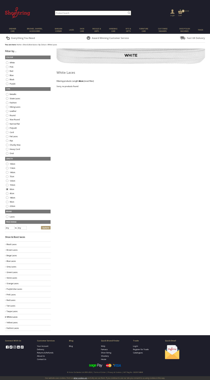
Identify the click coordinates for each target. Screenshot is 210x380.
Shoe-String (106, 352)
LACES (71, 30)
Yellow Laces (12, 322)
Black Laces (12, 244)
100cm (12, 164)
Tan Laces (11, 305)
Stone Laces (12, 278)
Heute (103, 359)
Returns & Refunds (45, 352)
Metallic (12, 94)
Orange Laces (13, 283)
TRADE (200, 30)
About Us (41, 356)
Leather (12, 111)
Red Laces (11, 300)
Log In (135, 346)
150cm (12, 185)
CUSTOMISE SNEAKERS (162, 29)
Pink (11, 67)
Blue (11, 75)
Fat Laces (13, 136)
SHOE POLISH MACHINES (184, 29)
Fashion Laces (13, 328)
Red (11, 71)
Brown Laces (12, 250)
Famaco (104, 349)
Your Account (42, 346)
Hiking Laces (14, 107)
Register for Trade (141, 349)
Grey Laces (11, 266)
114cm (12, 168)
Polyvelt (13, 128)
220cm (12, 206)
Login (172, 15)
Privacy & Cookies (114, 372)
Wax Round (14, 119)
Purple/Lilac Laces (14, 289)
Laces (12, 217)
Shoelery (105, 356)
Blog (71, 346)
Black (11, 79)
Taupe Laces (12, 311)
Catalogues (138, 352)
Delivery (40, 349)
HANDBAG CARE (113, 29)
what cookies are (80, 378)
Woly (103, 346)
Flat (11, 141)
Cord (11, 132)
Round (12, 115)
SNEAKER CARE (12, 29)
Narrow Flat (14, 124)
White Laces (12, 317)
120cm (12, 181)
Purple (12, 84)
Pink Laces (11, 294)
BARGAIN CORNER (58, 29)
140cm (12, 172)
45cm (11, 193)
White (12, 62)
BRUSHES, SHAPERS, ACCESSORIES (35, 29)
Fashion (13, 102)
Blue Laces (11, 261)
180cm (12, 198)
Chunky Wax (15, 145)
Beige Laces (12, 255)
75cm (11, 176)
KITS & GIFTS (128, 29)
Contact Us (41, 359)
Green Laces (12, 272)
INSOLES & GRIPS (96, 29)
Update (45, 228)
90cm (11, 202)
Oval (11, 153)
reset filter (88, 81)
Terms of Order (100, 372)
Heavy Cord (14, 149)
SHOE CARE (82, 29)
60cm (11, 189)
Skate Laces (14, 98)
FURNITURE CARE (143, 29)
